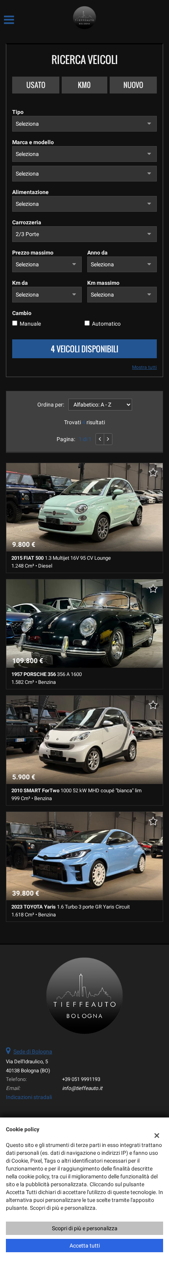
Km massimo (103, 283)
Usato (35, 85)
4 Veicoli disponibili (84, 349)
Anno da (97, 252)
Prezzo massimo (32, 252)
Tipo (18, 112)
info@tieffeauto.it (82, 1088)
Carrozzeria (26, 222)
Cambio (21, 313)
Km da (20, 283)
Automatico (106, 324)
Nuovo (133, 85)
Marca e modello (33, 142)
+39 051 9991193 (81, 1079)
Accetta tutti (85, 1245)
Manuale (30, 324)
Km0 (84, 85)
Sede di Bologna (32, 1051)
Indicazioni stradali (29, 1097)
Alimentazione (30, 192)
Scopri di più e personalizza (85, 1228)
